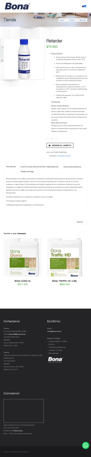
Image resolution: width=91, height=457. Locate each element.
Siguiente (80, 222)
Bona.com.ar (18, 431)
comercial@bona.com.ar (16, 334)
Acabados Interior (64, 156)
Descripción (11, 166)
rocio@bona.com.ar (54, 331)
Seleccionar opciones (23, 264)
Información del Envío (72, 167)
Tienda (72, 20)
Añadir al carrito (61, 145)
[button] (85, 445)
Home (61, 20)
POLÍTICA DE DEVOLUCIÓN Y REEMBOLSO (40, 167)
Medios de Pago (27, 171)
